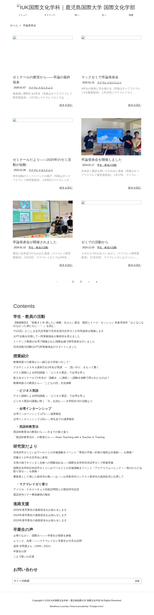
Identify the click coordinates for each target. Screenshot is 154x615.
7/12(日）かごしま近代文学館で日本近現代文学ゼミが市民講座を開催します (58, 330)
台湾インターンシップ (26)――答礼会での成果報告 (43, 419)
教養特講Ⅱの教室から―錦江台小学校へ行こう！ (42, 361)
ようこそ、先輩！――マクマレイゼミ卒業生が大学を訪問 (47, 540)
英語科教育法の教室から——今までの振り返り (41, 431)
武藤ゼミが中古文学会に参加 (30, 457)
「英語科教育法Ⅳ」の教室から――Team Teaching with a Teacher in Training (59, 437)
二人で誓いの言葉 (23, 556)
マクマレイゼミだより (41, 87)
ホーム (14, 25)
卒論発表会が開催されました (35, 242)
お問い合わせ (25, 569)
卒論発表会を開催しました (101, 160)
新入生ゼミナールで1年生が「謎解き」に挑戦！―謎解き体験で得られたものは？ (61, 377)
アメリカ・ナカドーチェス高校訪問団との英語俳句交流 (46, 489)
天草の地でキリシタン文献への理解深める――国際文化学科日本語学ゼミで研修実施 (63, 462)
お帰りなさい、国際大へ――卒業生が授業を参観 (42, 535)
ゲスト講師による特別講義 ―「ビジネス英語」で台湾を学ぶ (49, 372)
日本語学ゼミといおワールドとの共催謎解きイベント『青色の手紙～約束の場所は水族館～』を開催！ (73, 452)
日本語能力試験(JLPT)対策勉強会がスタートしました (45, 346)
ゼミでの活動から (94, 242)
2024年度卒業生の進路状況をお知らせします (40, 515)
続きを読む (66, 105)
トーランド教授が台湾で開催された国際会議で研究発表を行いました (54, 341)
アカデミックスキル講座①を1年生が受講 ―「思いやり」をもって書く (56, 367)
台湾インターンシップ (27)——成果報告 (37, 413)
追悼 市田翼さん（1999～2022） (32, 546)
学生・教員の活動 (107, 165)
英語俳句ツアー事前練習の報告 (31, 494)
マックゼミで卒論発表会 (100, 77)
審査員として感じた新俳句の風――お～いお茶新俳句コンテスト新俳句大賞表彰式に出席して (68, 476)
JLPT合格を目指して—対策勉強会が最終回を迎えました (46, 336)
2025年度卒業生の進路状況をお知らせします (40, 509)
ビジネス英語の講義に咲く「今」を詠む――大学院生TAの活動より (53, 401)
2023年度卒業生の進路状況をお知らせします (40, 520)
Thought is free (96, 606)
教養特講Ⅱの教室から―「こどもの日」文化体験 (42, 383)
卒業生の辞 (19, 551)
